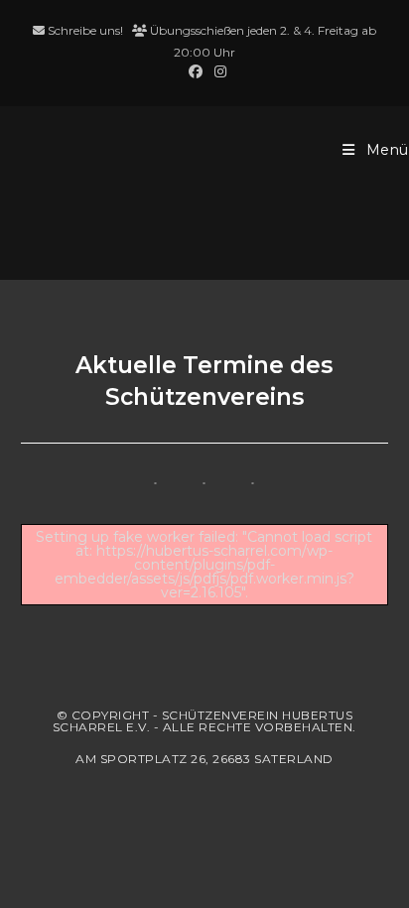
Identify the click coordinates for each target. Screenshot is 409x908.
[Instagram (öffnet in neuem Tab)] (217, 71)
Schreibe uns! (85, 30)
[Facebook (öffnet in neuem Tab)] (195, 71)
